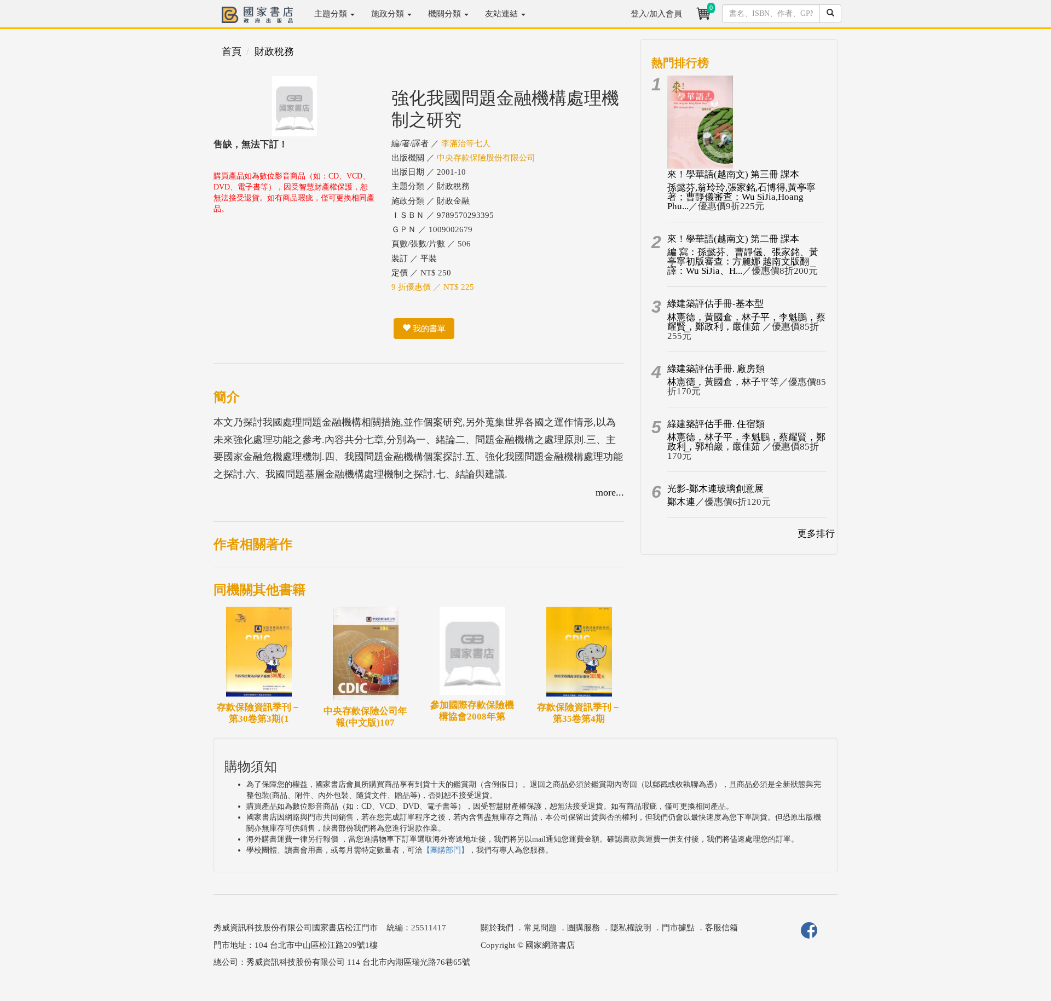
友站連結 (502, 13)
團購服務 (583, 927)
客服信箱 (721, 927)
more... (610, 492)
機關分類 (445, 13)
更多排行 (816, 533)
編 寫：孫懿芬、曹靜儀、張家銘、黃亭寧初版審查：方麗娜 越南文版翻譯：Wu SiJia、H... (742, 261)
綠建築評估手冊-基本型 (715, 303)
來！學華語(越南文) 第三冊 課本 (733, 174)
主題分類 (331, 13)
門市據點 (678, 927)
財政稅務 (274, 51)
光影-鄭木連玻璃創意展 (715, 489)
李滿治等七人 (465, 143)
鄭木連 (681, 502)
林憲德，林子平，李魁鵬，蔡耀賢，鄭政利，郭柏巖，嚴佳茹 (746, 442)
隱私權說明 (630, 927)
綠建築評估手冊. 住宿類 (716, 424)
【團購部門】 (446, 850)
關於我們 (497, 927)
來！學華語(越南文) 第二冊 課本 (733, 239)
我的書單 (428, 328)
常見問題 (540, 927)
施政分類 (388, 13)
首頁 (231, 51)
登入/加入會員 (656, 13)
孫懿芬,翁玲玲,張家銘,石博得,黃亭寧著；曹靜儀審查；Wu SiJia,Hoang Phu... (741, 196)
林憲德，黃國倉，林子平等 (723, 382)
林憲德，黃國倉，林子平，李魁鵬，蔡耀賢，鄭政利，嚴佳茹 (746, 322)
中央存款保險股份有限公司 (486, 157)
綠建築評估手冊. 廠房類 (716, 369)
